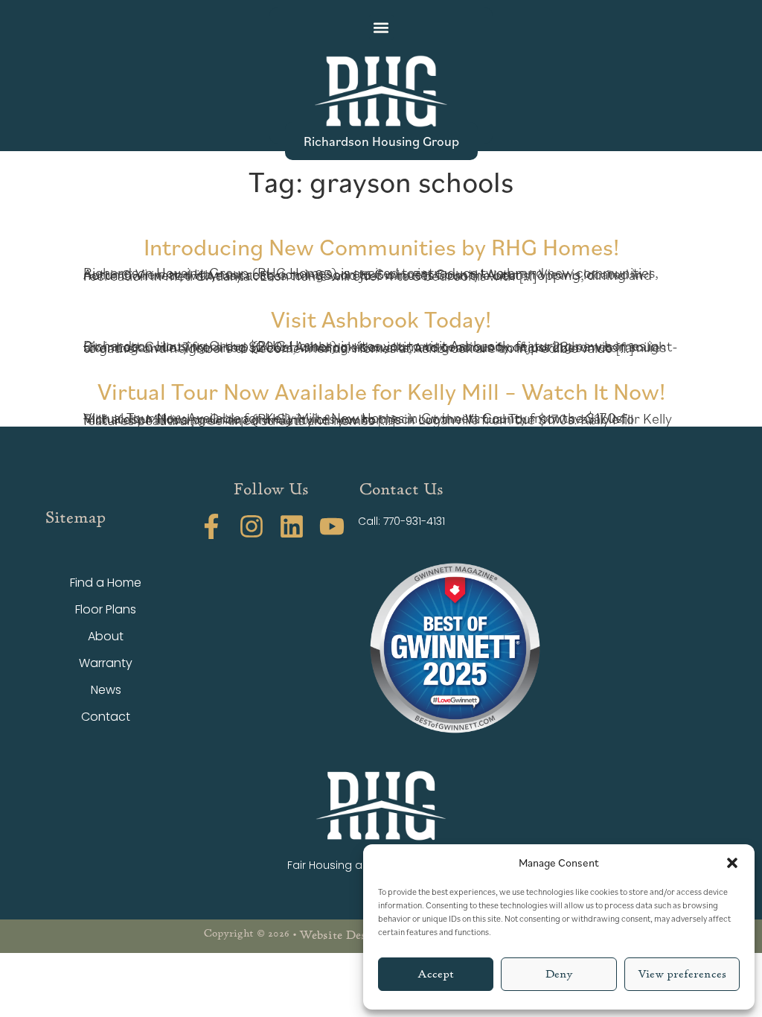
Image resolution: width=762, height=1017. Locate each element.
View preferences (682, 974)
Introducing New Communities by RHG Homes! (381, 246)
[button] (732, 862)
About (106, 636)
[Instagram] (251, 526)
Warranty (105, 663)
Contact (105, 716)
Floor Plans (105, 609)
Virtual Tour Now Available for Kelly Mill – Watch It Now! (381, 390)
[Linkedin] (291, 526)
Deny (559, 974)
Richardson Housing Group (381, 141)
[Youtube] (332, 526)
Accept (435, 974)
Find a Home (105, 582)
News (106, 689)
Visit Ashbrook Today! (381, 318)
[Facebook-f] (211, 526)
